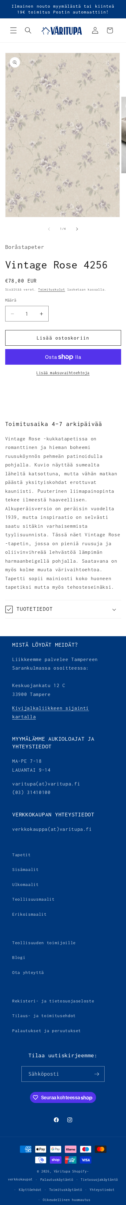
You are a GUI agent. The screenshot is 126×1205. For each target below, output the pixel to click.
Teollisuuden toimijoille (44, 942)
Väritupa (62, 1171)
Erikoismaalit (29, 914)
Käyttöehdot (30, 1190)
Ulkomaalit (25, 884)
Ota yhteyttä (28, 972)
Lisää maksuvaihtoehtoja (63, 373)
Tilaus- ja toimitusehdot (44, 1015)
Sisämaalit (25, 869)
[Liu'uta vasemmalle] (49, 229)
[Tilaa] (96, 1074)
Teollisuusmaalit (33, 899)
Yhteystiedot (102, 1190)
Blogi (18, 957)
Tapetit (21, 854)
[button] (13, 30)
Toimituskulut (51, 289)
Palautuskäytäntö (56, 1179)
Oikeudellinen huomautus (67, 1200)
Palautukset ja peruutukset (46, 1030)
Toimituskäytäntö (65, 1190)
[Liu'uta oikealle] (77, 229)
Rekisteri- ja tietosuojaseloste (53, 1000)
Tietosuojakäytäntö (99, 1179)
